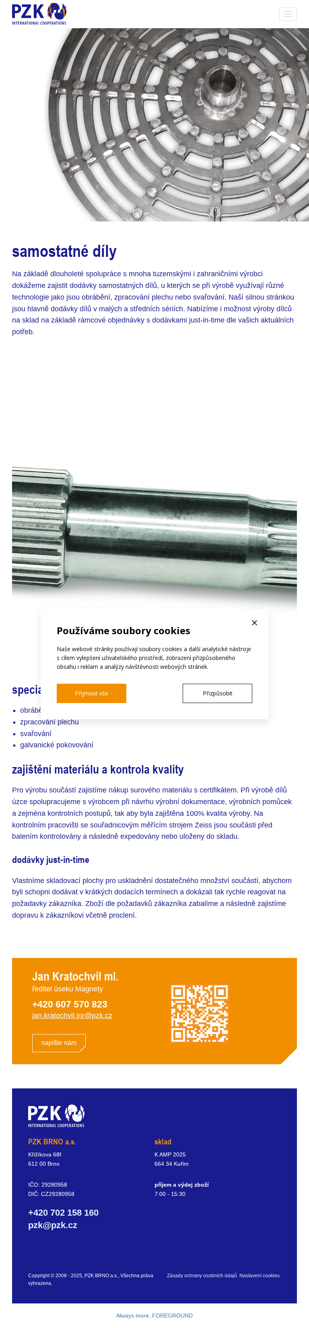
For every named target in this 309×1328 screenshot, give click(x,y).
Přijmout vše (91, 693)
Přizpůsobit (218, 693)
